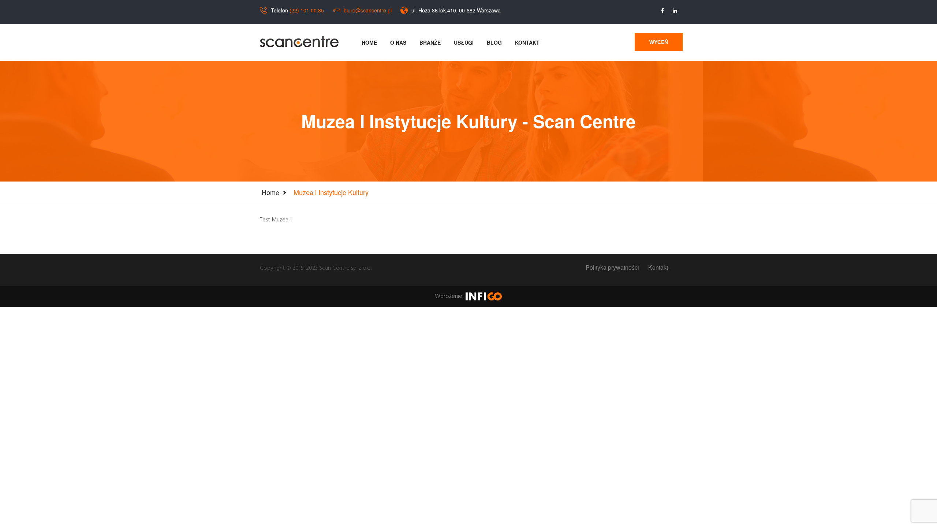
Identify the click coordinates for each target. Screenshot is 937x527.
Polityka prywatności (612, 268)
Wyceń (658, 42)
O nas (398, 42)
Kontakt (527, 42)
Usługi (464, 42)
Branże (430, 42)
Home (369, 42)
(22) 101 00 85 (307, 10)
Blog (494, 42)
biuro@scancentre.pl (368, 10)
